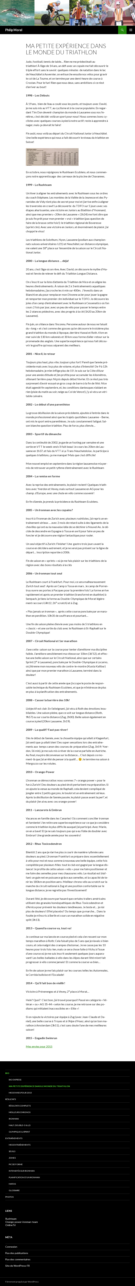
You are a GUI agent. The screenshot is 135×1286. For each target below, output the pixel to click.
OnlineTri (10, 1225)
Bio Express (15, 1079)
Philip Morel (13, 30)
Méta (8, 1237)
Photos (9, 1197)
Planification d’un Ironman (24, 1177)
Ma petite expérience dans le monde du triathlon (39, 1086)
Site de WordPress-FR (17, 1265)
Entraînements (13, 1138)
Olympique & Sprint (19, 1131)
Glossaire (14, 1190)
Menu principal (131, 30)
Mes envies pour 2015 (39, 1046)
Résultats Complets (20, 1105)
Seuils (12, 1151)
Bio (7, 1073)
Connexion (11, 1246)
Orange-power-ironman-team (21, 1221)
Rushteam (11, 1218)
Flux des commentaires (17, 1259)
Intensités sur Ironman (22, 1170)
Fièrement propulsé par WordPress (22, 1281)
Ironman (14, 1118)
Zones (12, 1157)
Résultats (10, 1099)
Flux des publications (16, 1253)
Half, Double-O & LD (19, 1125)
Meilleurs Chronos (19, 1112)
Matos (12, 1184)
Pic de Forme (16, 1164)
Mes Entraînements (19, 1144)
